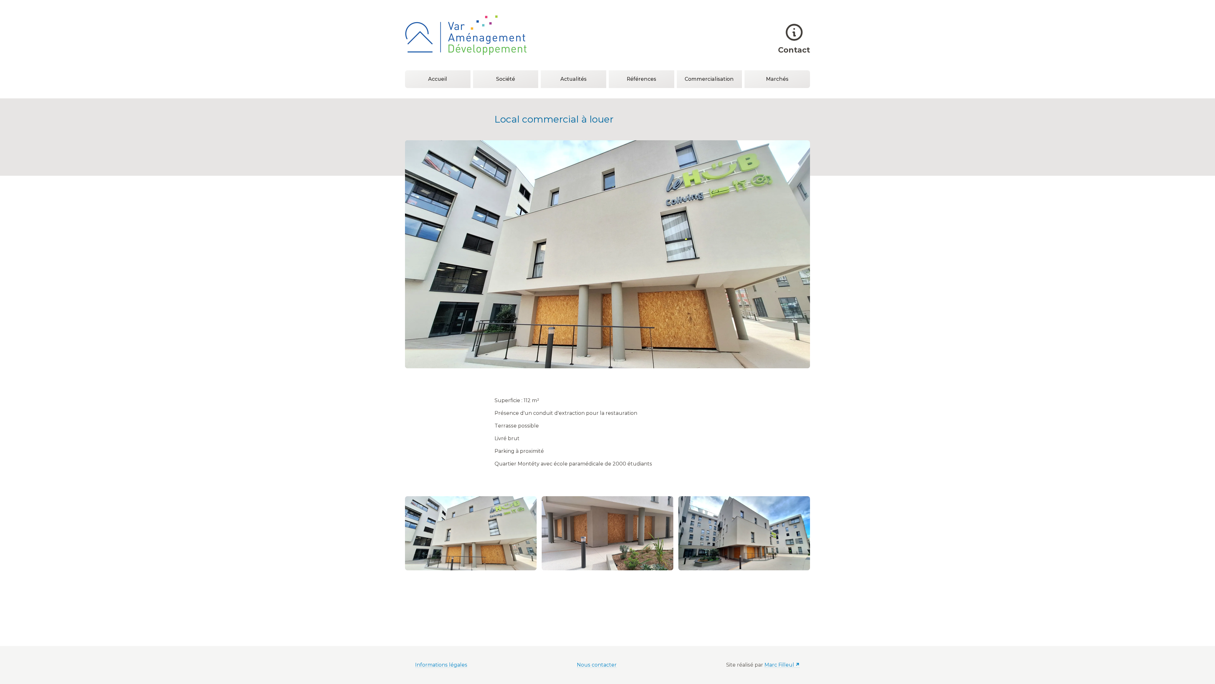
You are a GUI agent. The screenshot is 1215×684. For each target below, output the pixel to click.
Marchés (777, 79)
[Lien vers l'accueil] (465, 35)
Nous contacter (597, 665)
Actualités (573, 79)
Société (505, 79)
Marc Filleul (779, 665)
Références (641, 79)
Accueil (437, 79)
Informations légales (441, 665)
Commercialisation (709, 79)
